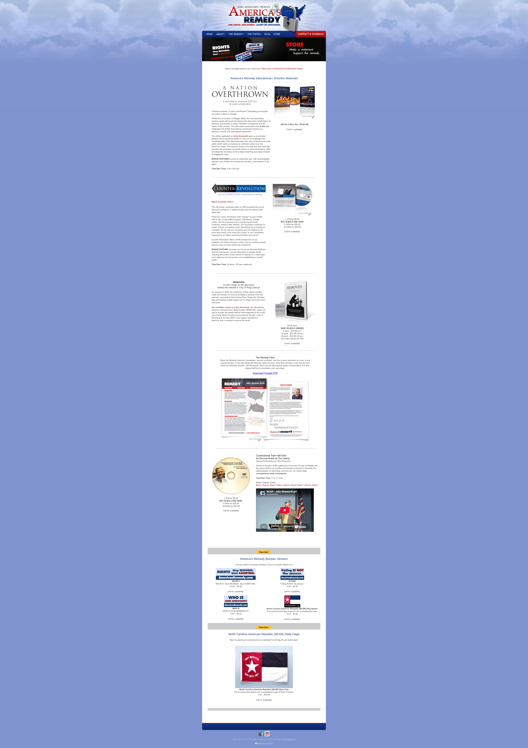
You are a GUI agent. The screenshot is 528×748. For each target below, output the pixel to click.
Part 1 (258, 485)
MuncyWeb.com (290, 739)
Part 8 (307, 485)
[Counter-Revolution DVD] (292, 215)
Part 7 (300, 485)
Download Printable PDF (265, 373)
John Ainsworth (240, 136)
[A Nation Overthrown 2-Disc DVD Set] (295, 118)
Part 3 (272, 485)
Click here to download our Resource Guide (281, 69)
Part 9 (314, 485)
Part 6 (293, 485)
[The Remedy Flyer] (265, 442)
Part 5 (286, 485)
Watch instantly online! (222, 202)
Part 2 (265, 485)
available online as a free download (232, 307)
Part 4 (279, 485)
